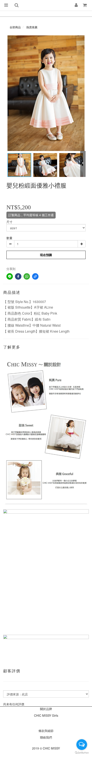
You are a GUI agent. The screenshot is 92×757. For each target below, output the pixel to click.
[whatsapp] (27, 276)
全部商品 (15, 27)
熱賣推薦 (31, 27)
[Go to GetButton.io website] (82, 752)
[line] (9, 276)
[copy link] (35, 276)
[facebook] (18, 276)
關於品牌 (46, 709)
